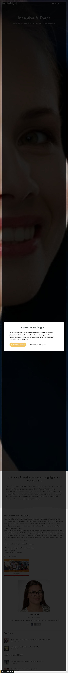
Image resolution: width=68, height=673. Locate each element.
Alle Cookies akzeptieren (18, 344)
